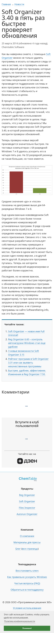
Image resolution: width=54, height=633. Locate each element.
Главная (6, 4)
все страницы (30, 548)
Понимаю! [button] (27, 628)
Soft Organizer (27, 501)
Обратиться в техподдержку (27, 589)
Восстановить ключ (27, 570)
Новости (19, 4)
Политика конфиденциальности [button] (19, 621)
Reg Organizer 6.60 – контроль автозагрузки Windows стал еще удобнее (26, 343)
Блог (18, 548)
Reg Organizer (27, 495)
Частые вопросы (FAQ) (27, 583)
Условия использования (27, 608)
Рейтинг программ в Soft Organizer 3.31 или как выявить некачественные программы (28, 362)
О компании (27, 536)
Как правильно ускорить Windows (27, 577)
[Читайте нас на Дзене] (27, 463)
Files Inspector (27, 507)
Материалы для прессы (27, 542)
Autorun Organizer (27, 514)
